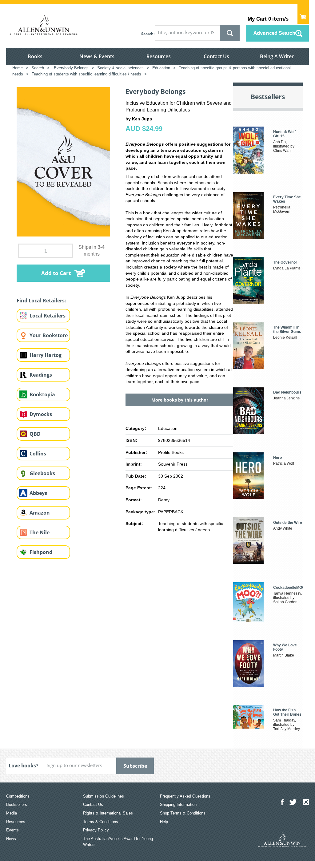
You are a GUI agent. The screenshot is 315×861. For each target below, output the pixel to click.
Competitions (18, 796)
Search (147, 33)
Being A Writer (277, 56)
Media (11, 813)
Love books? (23, 765)
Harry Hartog (46, 355)
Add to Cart (56, 273)
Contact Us (216, 56)
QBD (35, 433)
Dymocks (41, 414)
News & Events (96, 56)
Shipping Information (178, 804)
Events (12, 830)
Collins (38, 453)
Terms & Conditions (100, 821)
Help (164, 821)
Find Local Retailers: (41, 300)
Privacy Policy (96, 830)
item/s (268, 18)
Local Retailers (48, 315)
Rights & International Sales (108, 813)
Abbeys (38, 493)
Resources (158, 56)
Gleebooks (42, 473)
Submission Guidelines (103, 796)
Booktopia (42, 394)
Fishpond (41, 552)
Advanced (274, 33)
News (11, 838)
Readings (41, 374)
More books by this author (179, 400)
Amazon (40, 512)
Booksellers (16, 804)
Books (35, 56)
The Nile (40, 532)
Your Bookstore (49, 335)
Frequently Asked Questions (185, 796)
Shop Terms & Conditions (182, 813)
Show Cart (303, 14)
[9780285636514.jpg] (63, 161)
